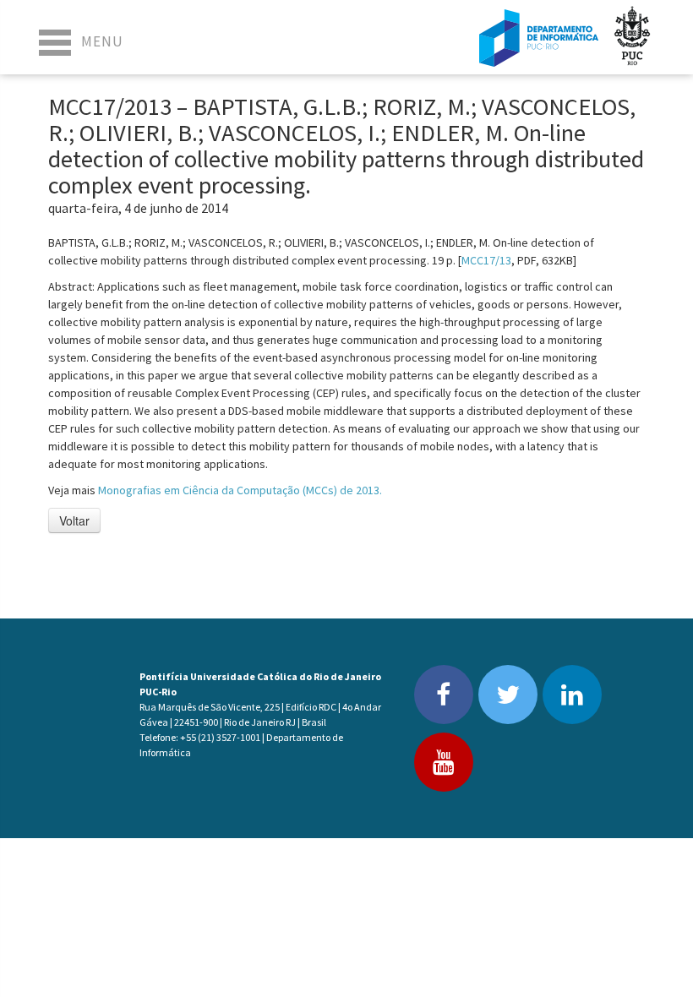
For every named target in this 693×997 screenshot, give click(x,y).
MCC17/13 (486, 260)
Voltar (74, 520)
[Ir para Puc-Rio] (632, 37)
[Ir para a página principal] (539, 37)
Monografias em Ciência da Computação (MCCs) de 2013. (240, 490)
